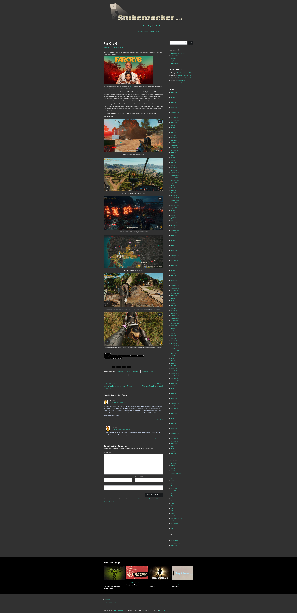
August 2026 (174, 92)
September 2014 (175, 441)
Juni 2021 (173, 240)
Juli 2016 (173, 386)
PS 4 (118, 367)
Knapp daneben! (175, 63)
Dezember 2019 (175, 285)
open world (145, 371)
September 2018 (175, 323)
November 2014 (175, 436)
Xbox (129, 367)
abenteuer (120, 371)
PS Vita (172, 506)
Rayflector (175, 586)
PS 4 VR (173, 503)
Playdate (173, 496)
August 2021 (174, 235)
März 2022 (173, 220)
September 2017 (175, 351)
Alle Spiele (140, 31)
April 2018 (173, 335)
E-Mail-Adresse (139, 476)
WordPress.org (174, 545)
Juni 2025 (173, 127)
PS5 (123, 367)
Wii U (172, 526)
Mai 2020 (173, 273)
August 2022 (174, 208)
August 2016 (174, 383)
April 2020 (173, 275)
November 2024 (175, 145)
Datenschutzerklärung (110, 602)
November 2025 (175, 115)
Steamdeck (173, 516)
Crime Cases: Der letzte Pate (178, 53)
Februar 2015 (174, 428)
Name (105, 476)
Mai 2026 (173, 100)
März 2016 (173, 396)
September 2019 (175, 293)
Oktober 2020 (174, 260)
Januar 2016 (174, 401)
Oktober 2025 (174, 117)
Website (106, 484)
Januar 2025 (174, 140)
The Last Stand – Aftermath (152, 385)
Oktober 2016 (174, 378)
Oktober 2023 (174, 177)
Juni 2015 (173, 418)
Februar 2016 (174, 398)
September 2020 (175, 263)
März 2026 (173, 105)
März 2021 (173, 248)
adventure (135, 371)
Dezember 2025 (175, 112)
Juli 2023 (173, 185)
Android (173, 465)
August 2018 (174, 325)
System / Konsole (148, 31)
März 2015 (173, 426)
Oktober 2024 (174, 147)
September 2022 (175, 205)
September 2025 (175, 120)
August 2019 (174, 295)
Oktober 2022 (174, 203)
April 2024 (173, 162)
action (128, 371)
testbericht (108, 375)
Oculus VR (173, 491)
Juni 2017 (173, 358)
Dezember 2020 (175, 255)
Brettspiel (173, 468)
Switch (172, 521)
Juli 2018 (173, 328)
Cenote (143, 610)
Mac (172, 485)
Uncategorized (174, 523)
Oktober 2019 (174, 290)
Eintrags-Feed (174, 540)
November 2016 (175, 376)
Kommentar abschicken (154, 494)
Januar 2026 (174, 110)
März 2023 (173, 192)
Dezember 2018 (175, 315)
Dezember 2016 (175, 373)
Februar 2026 (174, 107)
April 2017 (173, 363)
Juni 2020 (173, 270)
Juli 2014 (173, 446)
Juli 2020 (173, 268)
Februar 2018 (174, 340)
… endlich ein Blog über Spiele (148, 26)
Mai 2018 (173, 333)
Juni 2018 (173, 330)
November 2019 (175, 288)
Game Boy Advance (176, 473)
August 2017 (174, 353)
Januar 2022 (174, 225)
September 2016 (175, 381)
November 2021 (175, 230)
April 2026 (173, 102)
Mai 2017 (173, 361)
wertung (116, 375)
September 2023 (175, 180)
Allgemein (173, 463)
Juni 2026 (173, 97)
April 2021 (173, 245)
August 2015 (174, 413)
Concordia (173, 58)
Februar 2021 (174, 250)
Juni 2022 (173, 213)
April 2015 (173, 423)
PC (113, 367)
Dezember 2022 (175, 198)
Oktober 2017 (174, 348)
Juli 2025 (173, 125)
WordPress (162, 610)
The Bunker (153, 586)
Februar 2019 (174, 310)
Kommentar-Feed (175, 543)
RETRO (172, 511)
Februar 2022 (174, 223)
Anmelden (173, 538)
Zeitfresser (124, 375)
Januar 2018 (174, 343)
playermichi (107, 47)
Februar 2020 (174, 280)
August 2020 (174, 265)
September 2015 (175, 411)
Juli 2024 (173, 155)
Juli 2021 (173, 238)
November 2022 (175, 200)
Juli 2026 (173, 95)
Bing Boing (173, 60)
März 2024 (173, 165)
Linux (172, 483)
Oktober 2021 (174, 233)
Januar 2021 (174, 253)
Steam (172, 513)
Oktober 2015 (174, 408)
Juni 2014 (173, 448)
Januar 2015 (174, 431)
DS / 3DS (173, 470)
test (152, 371)
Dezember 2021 (175, 228)
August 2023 (174, 183)
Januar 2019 (174, 313)
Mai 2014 (173, 451)
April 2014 (173, 453)
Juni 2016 (173, 388)
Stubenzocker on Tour (176, 518)
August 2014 (174, 443)
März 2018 (173, 338)
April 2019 (173, 305)
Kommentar (107, 452)
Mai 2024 (173, 160)
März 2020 (173, 278)
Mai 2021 (173, 243)
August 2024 (174, 152)
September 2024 (175, 150)
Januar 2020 (174, 283)
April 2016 (173, 393)
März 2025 (173, 135)
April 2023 (173, 190)
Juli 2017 (173, 356)
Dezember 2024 (175, 142)
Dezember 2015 (175, 403)
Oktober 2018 (174, 320)
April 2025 (173, 132)
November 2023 (175, 175)
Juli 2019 (173, 298)
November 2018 (175, 318)
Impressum (107, 599)
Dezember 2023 (175, 172)
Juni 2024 (173, 157)
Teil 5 (130, 86)
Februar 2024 (174, 167)
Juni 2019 (173, 300)
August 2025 (174, 122)
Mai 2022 (173, 215)
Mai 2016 (173, 391)
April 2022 (173, 218)
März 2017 (173, 366)
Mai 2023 (173, 187)
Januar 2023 (174, 195)
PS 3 (172, 498)
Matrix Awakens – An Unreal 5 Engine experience (118, 386)
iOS (171, 478)
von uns (157, 31)
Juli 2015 (173, 416)
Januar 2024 (174, 170)
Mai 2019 (173, 303)
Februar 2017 (174, 368)
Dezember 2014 (175, 433)
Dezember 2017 (175, 345)
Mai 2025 (173, 130)
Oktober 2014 (174, 438)
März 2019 (173, 308)
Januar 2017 (174, 371)
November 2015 (175, 406)
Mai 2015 (173, 421)
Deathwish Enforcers (133, 585)
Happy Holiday (174, 55)
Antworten (160, 419)
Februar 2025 (174, 137)
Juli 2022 (173, 210)
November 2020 (175, 258)
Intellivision (173, 475)
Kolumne (173, 480)
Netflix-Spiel (174, 488)
